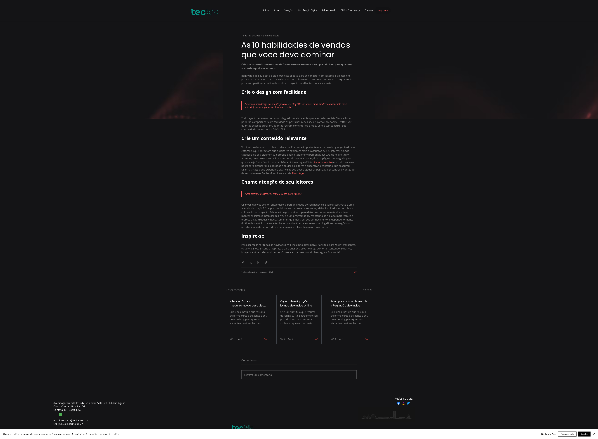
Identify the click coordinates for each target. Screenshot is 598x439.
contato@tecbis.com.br (74, 420)
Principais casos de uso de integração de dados (349, 303)
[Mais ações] (355, 35)
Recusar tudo (567, 434)
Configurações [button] (548, 434)
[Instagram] (403, 403)
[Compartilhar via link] (265, 262)
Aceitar (584, 434)
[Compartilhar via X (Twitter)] (250, 262)
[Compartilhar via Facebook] (242, 262)
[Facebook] (399, 403)
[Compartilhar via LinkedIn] (258, 262)
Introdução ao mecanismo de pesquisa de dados (247, 303)
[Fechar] (594, 434)
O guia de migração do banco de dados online (296, 303)
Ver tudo (367, 289)
